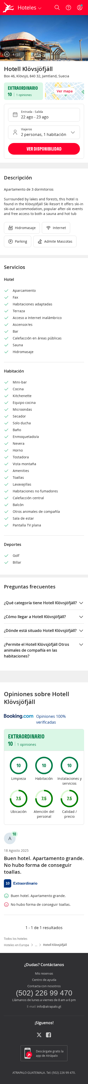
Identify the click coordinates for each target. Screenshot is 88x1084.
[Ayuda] (68, 7)
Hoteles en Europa (16, 945)
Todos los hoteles (15, 939)
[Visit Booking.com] (18, 716)
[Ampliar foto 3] (44, 38)
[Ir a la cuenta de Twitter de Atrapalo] (39, 1036)
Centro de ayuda (44, 979)
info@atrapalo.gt (49, 1006)
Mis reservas (44, 973)
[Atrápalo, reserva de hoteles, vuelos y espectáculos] (8, 7)
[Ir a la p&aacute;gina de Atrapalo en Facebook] (49, 1036)
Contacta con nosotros (44, 986)
